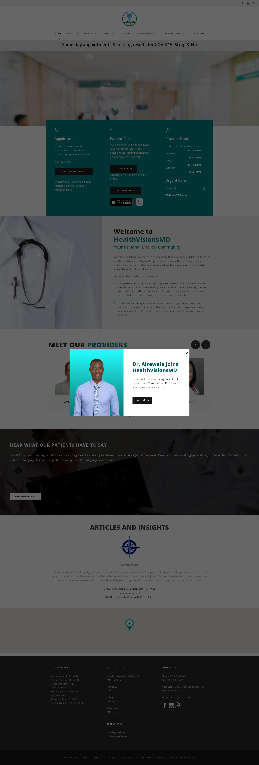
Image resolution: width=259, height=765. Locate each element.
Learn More (142, 400)
